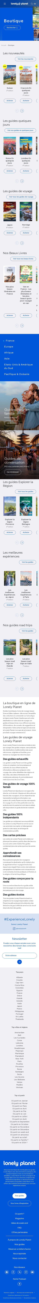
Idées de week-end (19, 1223)
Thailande (19, 1019)
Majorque (19, 1051)
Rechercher (11, 28)
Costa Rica (19, 985)
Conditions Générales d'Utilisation (18, 1295)
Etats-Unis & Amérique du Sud (18, 367)
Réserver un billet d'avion (19, 1249)
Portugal (19, 1014)
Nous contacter (20, 1258)
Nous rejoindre (19, 1254)
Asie (7, 359)
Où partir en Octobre (19, 1124)
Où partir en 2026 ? (20, 1143)
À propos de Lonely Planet (19, 1240)
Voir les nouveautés (25, 59)
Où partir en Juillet (19, 1116)
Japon (19, 1006)
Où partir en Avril (19, 1109)
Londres (19, 1046)
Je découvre (12, 423)
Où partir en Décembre (19, 1130)
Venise (19, 1082)
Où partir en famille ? (19, 1140)
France (10, 341)
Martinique (19, 1053)
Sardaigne (19, 1072)
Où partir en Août (19, 1119)
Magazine (19, 1219)
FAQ (19, 1228)
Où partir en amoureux (19, 1135)
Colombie (19, 988)
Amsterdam (19, 1033)
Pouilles (19, 1064)
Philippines (19, 1011)
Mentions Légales (9, 1292)
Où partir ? (19, 1214)
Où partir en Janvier (19, 1101)
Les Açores (19, 1077)
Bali (19, 1035)
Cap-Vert (19, 983)
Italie (19, 1004)
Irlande (19, 998)
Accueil (3, 45)
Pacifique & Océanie (17, 374)
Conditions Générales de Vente (12, 1298)
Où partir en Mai (19, 1111)
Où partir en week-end (19, 1132)
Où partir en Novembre (19, 1127)
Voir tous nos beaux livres (23, 259)
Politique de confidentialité (25, 1292)
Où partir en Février (19, 1103)
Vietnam (19, 1087)
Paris (19, 1061)
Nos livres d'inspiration (19, 1203)
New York (19, 1059)
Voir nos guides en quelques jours (20, 130)
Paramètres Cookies (30, 1298)
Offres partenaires (19, 1232)
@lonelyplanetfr (21, 928)
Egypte (19, 990)
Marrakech (19, 1056)
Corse (19, 1040)
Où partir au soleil (19, 1137)
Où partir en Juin (19, 1114)
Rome (19, 1069)
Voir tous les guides (25, 491)
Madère (19, 1085)
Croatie (19, 980)
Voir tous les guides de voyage (21, 197)
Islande (19, 1001)
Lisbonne (19, 1043)
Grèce (19, 996)
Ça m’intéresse (13, 472)
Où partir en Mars (19, 1106)
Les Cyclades (19, 1038)
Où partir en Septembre (19, 1122)
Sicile (19, 1074)
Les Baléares (19, 1080)
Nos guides (19, 1196)
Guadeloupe (19, 1048)
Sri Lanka (19, 1017)
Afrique (9, 353)
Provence (19, 1067)
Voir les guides (27, 562)
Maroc (19, 1009)
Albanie (19, 977)
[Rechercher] (32, 4)
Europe (8, 347)
